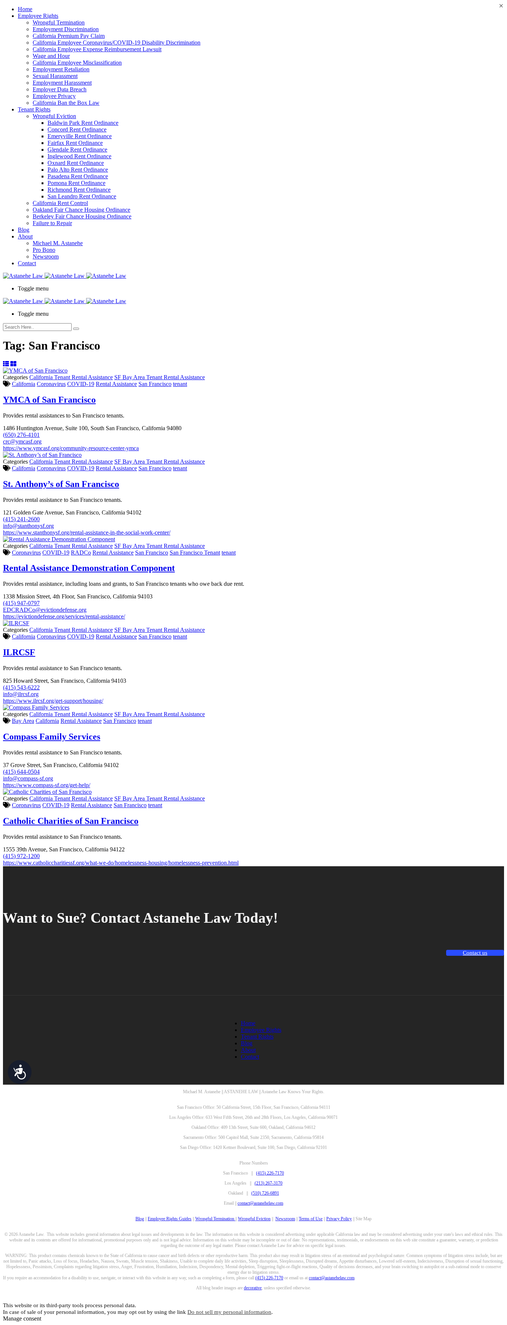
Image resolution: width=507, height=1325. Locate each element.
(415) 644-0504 (21, 772)
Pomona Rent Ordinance (76, 183)
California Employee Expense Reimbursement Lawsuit (97, 49)
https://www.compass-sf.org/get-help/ (46, 785)
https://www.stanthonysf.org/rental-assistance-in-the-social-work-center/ (86, 532)
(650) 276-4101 (21, 435)
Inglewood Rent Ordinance (79, 156)
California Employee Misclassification (77, 62)
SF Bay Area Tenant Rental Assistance (159, 377)
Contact (27, 263)
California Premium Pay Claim (69, 36)
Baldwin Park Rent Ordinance (83, 123)
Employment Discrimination (66, 29)
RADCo (81, 552)
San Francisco (154, 384)
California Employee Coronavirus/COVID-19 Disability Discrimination (116, 42)
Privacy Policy (339, 1218)
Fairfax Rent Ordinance (75, 143)
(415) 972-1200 (21, 856)
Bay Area (23, 721)
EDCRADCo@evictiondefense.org (44, 610)
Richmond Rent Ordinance (79, 189)
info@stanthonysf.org (28, 526)
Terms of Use (311, 1218)
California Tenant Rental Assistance (71, 377)
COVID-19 (80, 384)
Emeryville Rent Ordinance (80, 136)
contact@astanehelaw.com (260, 1203)
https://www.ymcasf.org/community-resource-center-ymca (71, 448)
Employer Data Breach (59, 89)
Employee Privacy (54, 96)
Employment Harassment (62, 82)
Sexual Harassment (55, 76)
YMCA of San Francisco (49, 400)
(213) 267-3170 (268, 1183)
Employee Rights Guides (170, 1218)
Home (25, 9)
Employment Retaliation (61, 69)
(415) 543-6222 (21, 687)
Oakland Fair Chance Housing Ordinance (81, 210)
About (25, 236)
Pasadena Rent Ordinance (78, 176)
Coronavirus (51, 384)
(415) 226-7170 (270, 1173)
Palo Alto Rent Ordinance (78, 169)
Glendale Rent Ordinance (77, 149)
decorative (253, 1287)
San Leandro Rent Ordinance (82, 196)
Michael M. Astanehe (58, 243)
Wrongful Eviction (54, 116)
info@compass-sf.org (28, 778)
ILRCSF (19, 652)
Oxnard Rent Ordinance (76, 163)
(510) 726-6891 (265, 1193)
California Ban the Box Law (66, 103)
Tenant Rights (34, 109)
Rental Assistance (116, 384)
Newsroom (46, 256)
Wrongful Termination (59, 22)
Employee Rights (38, 16)
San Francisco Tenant (195, 552)
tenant (180, 384)
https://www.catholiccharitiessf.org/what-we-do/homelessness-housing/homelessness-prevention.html (121, 863)
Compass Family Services (51, 736)
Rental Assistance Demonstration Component (89, 568)
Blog (23, 230)
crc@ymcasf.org (22, 441)
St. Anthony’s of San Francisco (61, 484)
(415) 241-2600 (21, 519)
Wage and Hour (51, 56)
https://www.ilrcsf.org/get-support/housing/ (53, 701)
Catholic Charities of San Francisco (70, 821)
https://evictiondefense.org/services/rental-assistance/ (64, 616)
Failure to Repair (52, 223)
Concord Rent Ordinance (77, 129)
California (23, 384)
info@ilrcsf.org (21, 694)
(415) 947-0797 (21, 603)
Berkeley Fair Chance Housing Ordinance (82, 216)
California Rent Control (60, 203)
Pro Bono (44, 250)
